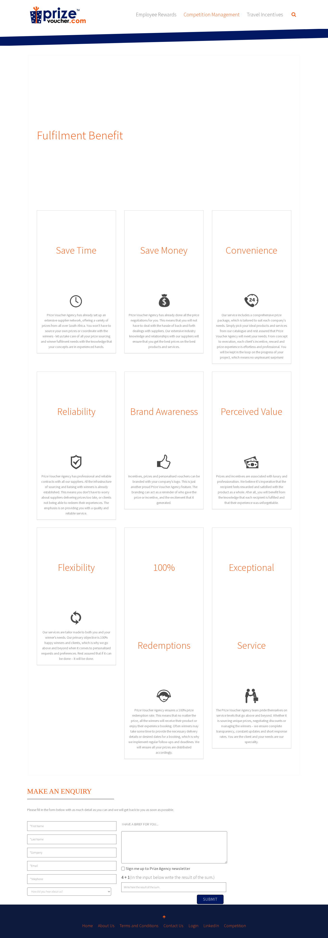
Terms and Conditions (139, 925)
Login (193, 925)
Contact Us (173, 925)
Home (87, 925)
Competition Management (212, 14)
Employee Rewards (156, 14)
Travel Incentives (265, 14)
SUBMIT (210, 899)
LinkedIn (211, 925)
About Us (106, 925)
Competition (235, 925)
